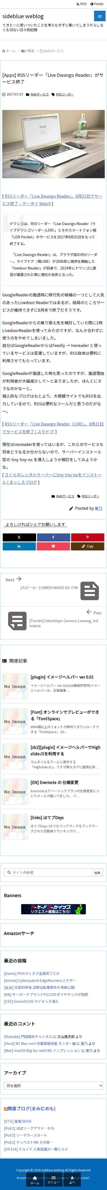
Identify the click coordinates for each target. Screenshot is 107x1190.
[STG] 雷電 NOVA (17, 1121)
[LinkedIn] (19, 546)
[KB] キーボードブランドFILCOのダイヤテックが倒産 (46, 994)
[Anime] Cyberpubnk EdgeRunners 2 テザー (40, 980)
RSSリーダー (65, 94)
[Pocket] (53, 546)
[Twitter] (19, 537)
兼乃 (98, 508)
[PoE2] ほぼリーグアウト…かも (29, 1128)
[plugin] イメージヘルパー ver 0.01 (62, 677)
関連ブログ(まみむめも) (31, 1108)
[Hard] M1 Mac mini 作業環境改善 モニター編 (40, 1043)
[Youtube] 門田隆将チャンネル (28, 1036)
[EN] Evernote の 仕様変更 (54, 782)
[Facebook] (53, 537)
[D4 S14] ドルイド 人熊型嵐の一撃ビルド (36, 1149)
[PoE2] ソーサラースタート (25, 1135)
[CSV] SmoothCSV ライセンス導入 (31, 1001)
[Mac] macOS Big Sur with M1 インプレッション (42, 1050)
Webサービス (54, 50)
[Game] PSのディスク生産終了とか (32, 973)
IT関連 (29, 50)
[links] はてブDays (47, 817)
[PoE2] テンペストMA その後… (28, 1142)
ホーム (11, 50)
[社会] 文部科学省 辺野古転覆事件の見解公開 (39, 987)
